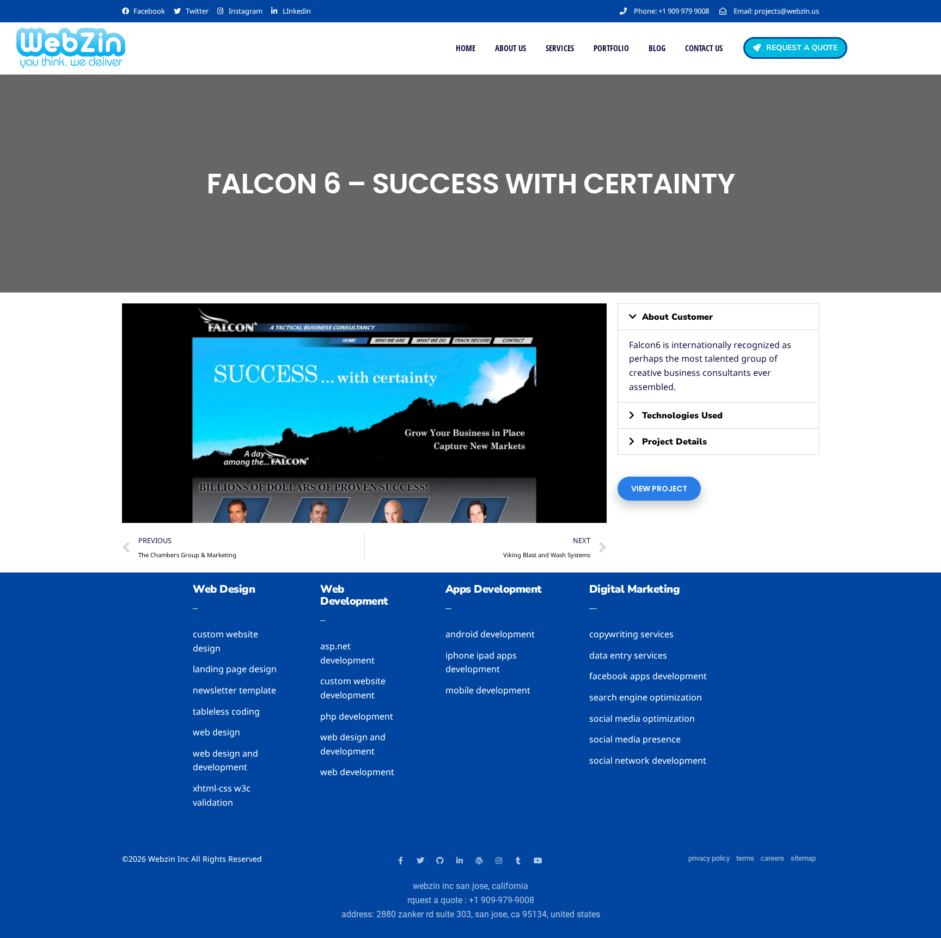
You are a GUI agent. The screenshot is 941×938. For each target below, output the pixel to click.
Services (560, 47)
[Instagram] (498, 860)
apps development (493, 589)
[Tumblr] (518, 860)
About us (510, 47)
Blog (657, 47)
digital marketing (634, 589)
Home (465, 47)
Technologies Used (682, 416)
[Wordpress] (479, 860)
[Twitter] (420, 860)
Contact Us (704, 47)
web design (224, 589)
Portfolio (611, 47)
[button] (718, 317)
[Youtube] (538, 860)
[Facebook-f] (400, 860)
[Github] (440, 860)
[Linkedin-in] (459, 860)
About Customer (677, 317)
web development (354, 595)
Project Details (674, 442)
